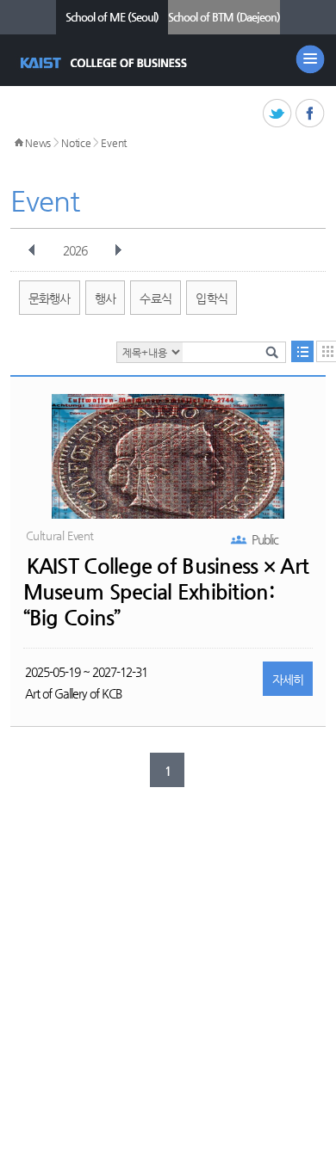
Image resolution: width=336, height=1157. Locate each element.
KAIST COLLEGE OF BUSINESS (105, 63)
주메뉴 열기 (310, 59)
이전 (31, 250)
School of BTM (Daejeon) (224, 16)
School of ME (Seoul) (112, 16)
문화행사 (49, 298)
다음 (118, 250)
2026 (75, 250)
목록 (302, 351)
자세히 (288, 679)
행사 (105, 298)
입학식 (211, 298)
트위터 (278, 114)
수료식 (155, 298)
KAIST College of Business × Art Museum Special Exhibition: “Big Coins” (166, 592)
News (38, 143)
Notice (75, 143)
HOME (19, 142)
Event (114, 143)
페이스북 (311, 114)
